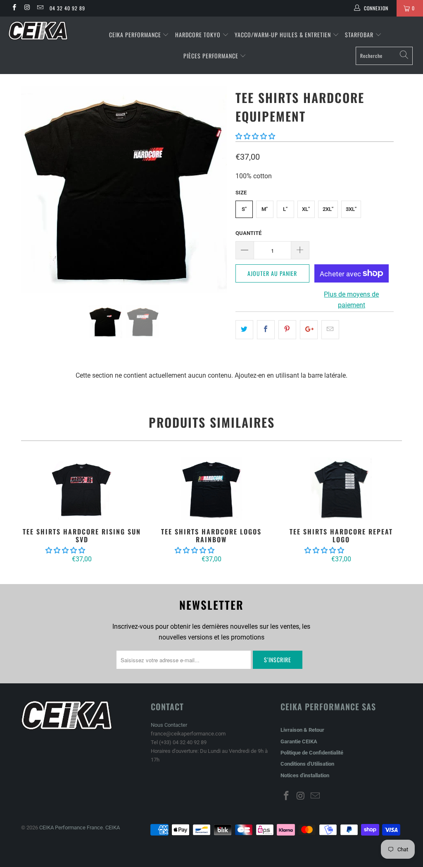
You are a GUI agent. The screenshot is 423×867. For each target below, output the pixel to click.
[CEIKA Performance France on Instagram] (26, 8)
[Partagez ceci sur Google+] (309, 329)
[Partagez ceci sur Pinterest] (287, 329)
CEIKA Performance (135, 34)
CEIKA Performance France (71, 827)
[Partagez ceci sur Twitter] (244, 329)
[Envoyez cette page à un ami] (330, 329)
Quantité (248, 233)
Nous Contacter (169, 725)
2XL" (328, 209)
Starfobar (359, 34)
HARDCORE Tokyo (198, 34)
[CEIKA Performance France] (38, 31)
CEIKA (112, 827)
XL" (306, 209)
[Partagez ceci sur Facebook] (266, 329)
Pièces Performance (210, 55)
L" (285, 209)
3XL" (351, 209)
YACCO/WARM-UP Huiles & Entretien (283, 34)
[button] (255, 136)
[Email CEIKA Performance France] (39, 8)
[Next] (216, 189)
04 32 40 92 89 (67, 8)
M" (264, 209)
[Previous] (32, 189)
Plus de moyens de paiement (351, 299)
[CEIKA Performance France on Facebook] (13, 8)
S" (244, 209)
